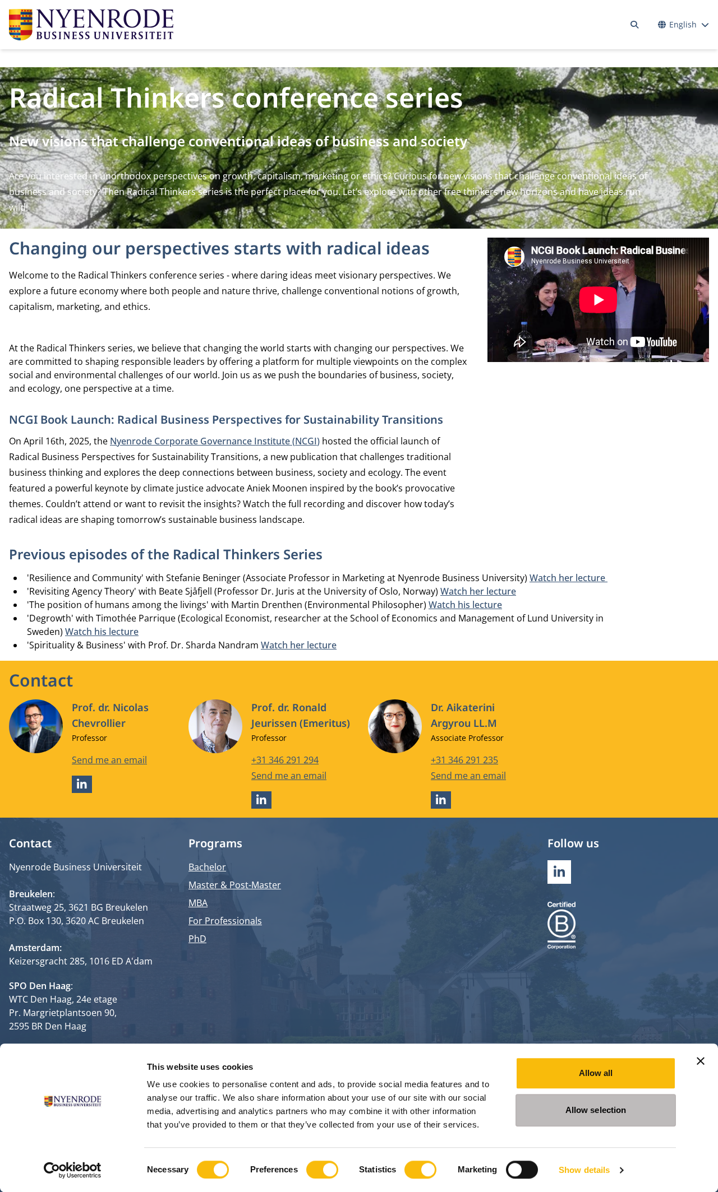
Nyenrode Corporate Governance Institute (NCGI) (215, 441)
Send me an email (109, 760)
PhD (197, 939)
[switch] (322, 1170)
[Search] (634, 24)
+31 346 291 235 (464, 760)
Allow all (596, 1073)
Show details (584, 1170)
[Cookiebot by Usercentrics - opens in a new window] (73, 1170)
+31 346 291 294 (285, 760)
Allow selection (596, 1110)
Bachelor (207, 867)
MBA (198, 903)
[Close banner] (701, 1061)
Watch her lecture (568, 578)
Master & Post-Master (234, 885)
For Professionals (225, 921)
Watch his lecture (465, 605)
